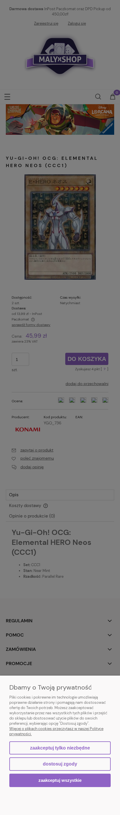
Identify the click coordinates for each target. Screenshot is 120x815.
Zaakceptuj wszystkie (60, 780)
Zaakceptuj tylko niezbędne (60, 747)
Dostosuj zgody (60, 763)
